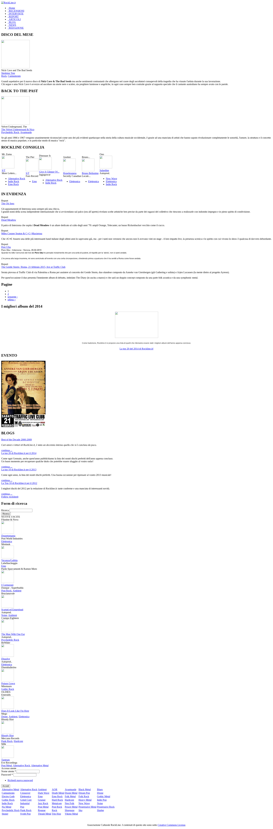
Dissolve (5, 658)
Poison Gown (8, 683)
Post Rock (6, 590)
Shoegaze (69, 810)
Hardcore (18, 741)
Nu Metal (6, 806)
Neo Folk (69, 803)
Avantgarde (26, 132)
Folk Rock (84, 796)
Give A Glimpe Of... (49, 171)
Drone (4, 716)
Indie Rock (13, 181)
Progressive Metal (87, 806)
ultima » (12, 299)
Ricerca (5, 510)
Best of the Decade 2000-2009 (16, 439)
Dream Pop (84, 793)
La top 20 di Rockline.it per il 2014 (18, 453)
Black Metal (85, 789)
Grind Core (26, 800)
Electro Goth (8, 796)
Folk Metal (70, 796)
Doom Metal (71, 793)
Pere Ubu (6, 247)
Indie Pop (102, 800)
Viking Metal (71, 813)
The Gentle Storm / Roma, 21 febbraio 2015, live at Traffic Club (33, 267)
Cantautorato (14, 76)
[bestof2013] (136, 337)
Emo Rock (13, 184)
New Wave (111, 178)
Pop (22, 806)
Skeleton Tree (8, 73)
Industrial (25, 803)
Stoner (5, 813)
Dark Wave (43, 793)
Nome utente (8, 771)
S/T (3, 170)
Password (7, 774)
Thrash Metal (44, 813)
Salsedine (104, 170)
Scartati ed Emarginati (12, 609)
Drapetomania (8, 535)
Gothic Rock (7, 689)
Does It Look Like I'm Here (15, 711)
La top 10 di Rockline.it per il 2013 (18, 469)
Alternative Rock (16, 178)
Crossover (25, 793)
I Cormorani (7, 585)
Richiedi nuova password (20, 780)
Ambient (17, 590)
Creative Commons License (171, 825)
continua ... (6, 450)
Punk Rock (6, 741)
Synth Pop (25, 813)
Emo (34, 181)
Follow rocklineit (9, 496)
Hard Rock (57, 800)
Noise (4, 615)
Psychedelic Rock (10, 132)
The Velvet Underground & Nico (17, 129)
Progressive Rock (106, 806)
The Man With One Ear (13, 634)
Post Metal (6, 765)
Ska (80, 810)
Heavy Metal (85, 800)
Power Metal (71, 806)
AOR (54, 789)
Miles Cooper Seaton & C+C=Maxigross (21, 233)
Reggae (42, 810)
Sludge (100, 810)
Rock (4, 76)
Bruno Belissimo (90, 173)
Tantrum (5, 759)
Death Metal (58, 793)
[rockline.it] (8, 2)
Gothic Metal (103, 796)
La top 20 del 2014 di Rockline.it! (136, 348)
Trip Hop (56, 813)
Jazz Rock (43, 803)
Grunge (42, 800)
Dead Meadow (8, 220)
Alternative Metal (40, 765)
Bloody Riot (7, 735)
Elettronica (74, 181)
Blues (100, 789)
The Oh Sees (7, 203)
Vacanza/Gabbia (9, 560)
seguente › (13, 296)
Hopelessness (69, 173)
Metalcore (57, 803)
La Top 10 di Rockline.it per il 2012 (19, 483)
